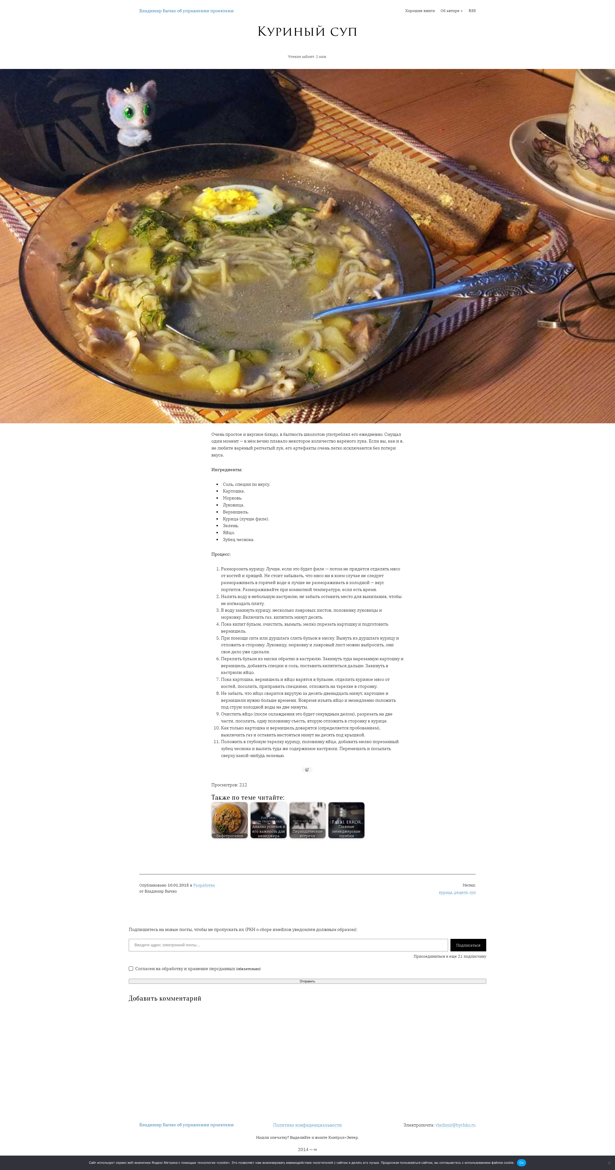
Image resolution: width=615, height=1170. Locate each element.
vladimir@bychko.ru (456, 1125)
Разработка (204, 885)
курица (445, 892)
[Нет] (609, 1162)
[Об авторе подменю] (462, 11)
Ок (521, 1162)
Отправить (307, 981)
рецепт (460, 892)
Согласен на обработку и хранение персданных (198, 968)
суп (472, 892)
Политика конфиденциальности (307, 1125)
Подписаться (468, 945)
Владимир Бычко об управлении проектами (186, 10)
